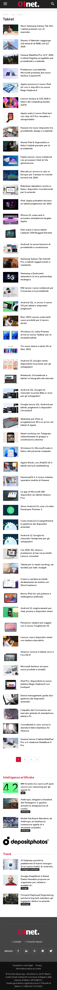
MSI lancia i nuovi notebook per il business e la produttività (37, 290)
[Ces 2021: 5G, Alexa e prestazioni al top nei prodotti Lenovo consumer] (10, 554)
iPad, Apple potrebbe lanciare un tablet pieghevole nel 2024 (36, 202)
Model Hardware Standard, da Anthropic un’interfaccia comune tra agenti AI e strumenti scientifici (36, 823)
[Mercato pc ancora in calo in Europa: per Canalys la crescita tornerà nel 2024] (10, 175)
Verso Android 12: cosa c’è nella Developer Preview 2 (37, 508)
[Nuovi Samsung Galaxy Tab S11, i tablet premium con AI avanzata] (10, 30)
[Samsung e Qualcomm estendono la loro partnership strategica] (10, 277)
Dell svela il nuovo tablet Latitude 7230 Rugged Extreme (36, 231)
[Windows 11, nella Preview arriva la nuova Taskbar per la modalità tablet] (10, 335)
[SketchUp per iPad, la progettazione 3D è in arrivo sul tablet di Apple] (10, 423)
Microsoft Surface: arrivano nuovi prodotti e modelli (34, 668)
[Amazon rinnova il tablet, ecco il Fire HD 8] (10, 655)
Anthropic (25, 812)
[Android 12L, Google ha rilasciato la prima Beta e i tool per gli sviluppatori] (10, 393)
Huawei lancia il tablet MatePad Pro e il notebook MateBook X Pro (37, 742)
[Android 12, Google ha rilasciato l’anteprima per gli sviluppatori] (10, 539)
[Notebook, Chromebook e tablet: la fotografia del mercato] (10, 379)
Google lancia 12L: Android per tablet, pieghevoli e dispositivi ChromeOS (37, 407)
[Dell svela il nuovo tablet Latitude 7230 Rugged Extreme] (10, 233)
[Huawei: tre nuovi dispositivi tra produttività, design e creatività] (10, 131)
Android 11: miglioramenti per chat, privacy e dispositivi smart (37, 610)
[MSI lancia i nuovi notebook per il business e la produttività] (10, 292)
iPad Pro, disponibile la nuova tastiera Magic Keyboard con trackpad (36, 684)
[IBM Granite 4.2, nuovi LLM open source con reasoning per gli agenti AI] (10, 787)
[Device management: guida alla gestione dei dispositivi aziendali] (10, 699)
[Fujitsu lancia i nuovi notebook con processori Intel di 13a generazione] (10, 161)
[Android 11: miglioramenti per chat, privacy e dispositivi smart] (10, 612)
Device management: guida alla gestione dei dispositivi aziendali (37, 698)
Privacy (39, 965)
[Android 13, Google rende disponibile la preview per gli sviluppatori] (10, 364)
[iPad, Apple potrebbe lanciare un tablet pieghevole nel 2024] (10, 204)
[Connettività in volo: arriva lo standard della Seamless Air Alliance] (10, 728)
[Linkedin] (26, 951)
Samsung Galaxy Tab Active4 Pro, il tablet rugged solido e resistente (35, 261)
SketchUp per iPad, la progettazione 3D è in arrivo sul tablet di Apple (37, 422)
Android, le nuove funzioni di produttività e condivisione (35, 246)
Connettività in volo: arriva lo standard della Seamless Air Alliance (36, 727)
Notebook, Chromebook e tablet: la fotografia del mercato (37, 377)
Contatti (17, 941)
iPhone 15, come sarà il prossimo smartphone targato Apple (36, 218)
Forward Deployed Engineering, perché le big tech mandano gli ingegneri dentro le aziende (37, 898)
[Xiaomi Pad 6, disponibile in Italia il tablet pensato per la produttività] (10, 146)
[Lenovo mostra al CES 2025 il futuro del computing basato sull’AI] (10, 102)
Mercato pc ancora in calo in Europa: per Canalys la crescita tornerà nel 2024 (36, 174)
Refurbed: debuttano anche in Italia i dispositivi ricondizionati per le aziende (37, 189)
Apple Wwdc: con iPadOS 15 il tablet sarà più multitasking (36, 464)
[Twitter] (51, 951)
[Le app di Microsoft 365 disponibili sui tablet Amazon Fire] (10, 495)
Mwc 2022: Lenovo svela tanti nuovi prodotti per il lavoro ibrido (36, 320)
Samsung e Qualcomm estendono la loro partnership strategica (36, 276)
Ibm (23, 793)
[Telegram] (43, 951)
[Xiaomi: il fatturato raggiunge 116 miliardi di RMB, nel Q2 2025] (10, 44)
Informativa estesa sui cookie (28, 968)
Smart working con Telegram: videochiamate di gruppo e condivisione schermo (36, 436)
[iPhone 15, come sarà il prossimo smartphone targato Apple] (10, 219)
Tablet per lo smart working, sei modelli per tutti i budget (37, 566)
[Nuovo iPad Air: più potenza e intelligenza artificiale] (10, 597)
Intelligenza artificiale (18, 777)
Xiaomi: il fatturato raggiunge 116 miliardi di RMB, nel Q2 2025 (36, 43)
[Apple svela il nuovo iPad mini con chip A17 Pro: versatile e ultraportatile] (10, 117)
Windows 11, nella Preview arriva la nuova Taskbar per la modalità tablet (36, 334)
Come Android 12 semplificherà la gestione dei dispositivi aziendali (37, 523)
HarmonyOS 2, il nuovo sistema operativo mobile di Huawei (37, 479)
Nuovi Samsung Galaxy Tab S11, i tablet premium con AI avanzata (37, 29)
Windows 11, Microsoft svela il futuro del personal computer (36, 450)
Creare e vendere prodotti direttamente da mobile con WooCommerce (35, 582)
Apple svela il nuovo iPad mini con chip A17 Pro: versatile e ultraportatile (36, 116)
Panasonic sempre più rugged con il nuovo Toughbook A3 (36, 624)
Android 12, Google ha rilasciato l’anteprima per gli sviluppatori (35, 538)
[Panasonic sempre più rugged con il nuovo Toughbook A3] (10, 626)
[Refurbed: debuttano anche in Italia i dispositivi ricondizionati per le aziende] (10, 190)
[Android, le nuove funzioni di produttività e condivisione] (10, 248)
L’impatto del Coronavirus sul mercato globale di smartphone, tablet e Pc (37, 713)
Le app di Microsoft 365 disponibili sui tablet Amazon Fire (36, 494)
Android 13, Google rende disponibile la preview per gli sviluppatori (36, 363)
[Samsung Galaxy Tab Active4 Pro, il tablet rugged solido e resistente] (10, 262)
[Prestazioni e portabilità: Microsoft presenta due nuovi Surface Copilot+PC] (10, 73)
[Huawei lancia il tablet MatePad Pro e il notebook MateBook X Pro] (10, 743)
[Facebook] (18, 951)
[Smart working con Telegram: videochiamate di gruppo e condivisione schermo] (10, 437)
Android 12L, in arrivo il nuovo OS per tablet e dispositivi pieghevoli (36, 305)
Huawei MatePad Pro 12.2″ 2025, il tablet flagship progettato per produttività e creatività (37, 58)
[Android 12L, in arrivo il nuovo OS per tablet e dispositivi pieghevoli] (10, 306)
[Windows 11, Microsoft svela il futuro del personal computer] (10, 452)
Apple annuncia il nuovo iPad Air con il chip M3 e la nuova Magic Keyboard (36, 87)
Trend (7, 854)
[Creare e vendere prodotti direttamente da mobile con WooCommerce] (10, 583)
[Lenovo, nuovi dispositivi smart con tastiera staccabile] (10, 641)
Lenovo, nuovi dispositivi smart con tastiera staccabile (36, 639)
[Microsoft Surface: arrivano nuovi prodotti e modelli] (10, 670)
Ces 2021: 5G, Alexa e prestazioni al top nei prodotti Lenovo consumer (36, 553)
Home (5, 14)
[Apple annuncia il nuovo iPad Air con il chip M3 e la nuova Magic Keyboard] (10, 88)
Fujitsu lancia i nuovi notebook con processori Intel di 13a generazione (36, 160)
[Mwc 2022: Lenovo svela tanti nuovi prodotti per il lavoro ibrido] (10, 321)
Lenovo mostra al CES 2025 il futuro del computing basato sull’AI (36, 101)
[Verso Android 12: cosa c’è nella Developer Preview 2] (10, 510)
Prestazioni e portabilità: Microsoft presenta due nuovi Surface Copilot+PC (36, 72)
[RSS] (34, 951)
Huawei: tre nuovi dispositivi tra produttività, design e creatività (37, 129)
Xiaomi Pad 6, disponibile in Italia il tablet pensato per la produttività (35, 145)
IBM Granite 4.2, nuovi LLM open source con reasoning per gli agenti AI (37, 786)
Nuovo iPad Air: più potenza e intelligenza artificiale (36, 595)
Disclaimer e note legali (23, 965)
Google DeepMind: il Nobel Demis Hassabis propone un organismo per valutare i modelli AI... (35, 881)
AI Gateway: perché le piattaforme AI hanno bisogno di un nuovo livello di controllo (37, 863)
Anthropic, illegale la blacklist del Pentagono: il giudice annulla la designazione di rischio (36, 804)
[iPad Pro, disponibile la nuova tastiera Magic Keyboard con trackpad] (10, 685)
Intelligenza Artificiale (30, 869)
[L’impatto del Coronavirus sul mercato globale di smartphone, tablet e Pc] (10, 714)
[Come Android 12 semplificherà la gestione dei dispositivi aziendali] (10, 524)
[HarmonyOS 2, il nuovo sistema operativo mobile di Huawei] (10, 481)
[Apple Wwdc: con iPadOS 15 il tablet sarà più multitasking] (10, 466)
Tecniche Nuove (34, 941)
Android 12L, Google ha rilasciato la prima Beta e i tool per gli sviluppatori (36, 392)
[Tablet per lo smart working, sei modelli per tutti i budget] (10, 568)
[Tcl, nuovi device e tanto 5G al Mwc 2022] (10, 350)
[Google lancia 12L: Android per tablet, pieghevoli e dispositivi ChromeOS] (10, 408)
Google (24, 888)
